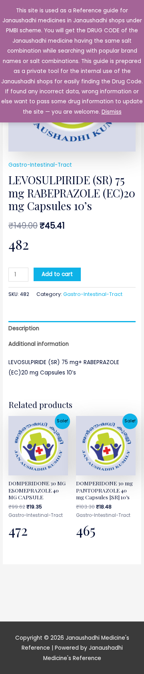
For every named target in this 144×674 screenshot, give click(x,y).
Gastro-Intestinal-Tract (40, 165)
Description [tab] (23, 328)
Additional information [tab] (38, 344)
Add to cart (57, 274)
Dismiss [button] (112, 112)
